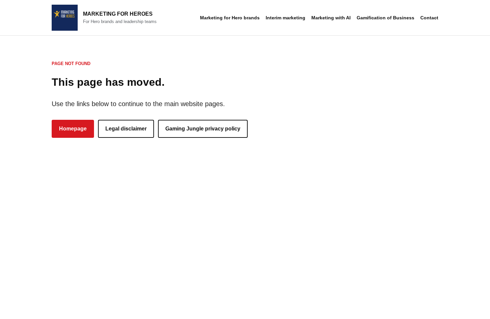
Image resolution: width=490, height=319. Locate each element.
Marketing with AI (331, 17)
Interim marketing (285, 17)
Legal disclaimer (126, 128)
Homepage (73, 128)
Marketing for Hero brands (230, 17)
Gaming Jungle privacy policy (202, 128)
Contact (429, 17)
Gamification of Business (385, 17)
